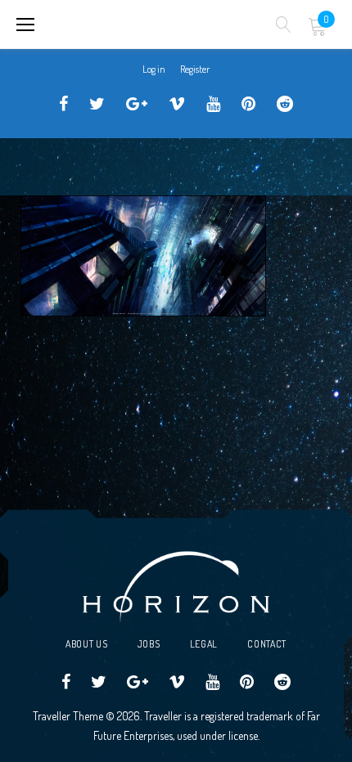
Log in (153, 69)
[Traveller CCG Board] (248, 104)
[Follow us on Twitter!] (97, 104)
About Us (86, 644)
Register (195, 69)
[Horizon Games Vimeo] (177, 104)
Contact (267, 644)
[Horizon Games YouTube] (213, 104)
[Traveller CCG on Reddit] (285, 104)
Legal (204, 644)
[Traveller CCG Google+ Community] (136, 104)
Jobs (149, 644)
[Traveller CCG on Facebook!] (63, 104)
